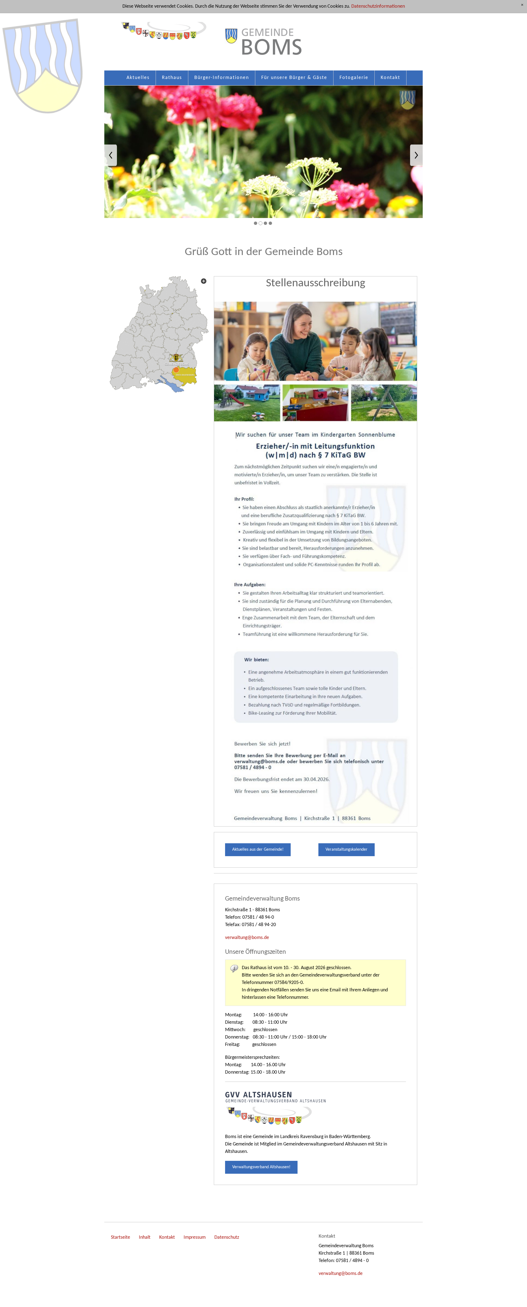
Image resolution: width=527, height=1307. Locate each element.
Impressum (195, 1237)
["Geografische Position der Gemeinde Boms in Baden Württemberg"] (159, 334)
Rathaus (172, 77)
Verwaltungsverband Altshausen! (261, 1167)
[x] (522, 5)
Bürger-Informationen (221, 77)
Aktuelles (138, 77)
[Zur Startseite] (263, 44)
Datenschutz (226, 1237)
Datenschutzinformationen (378, 6)
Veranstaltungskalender (347, 849)
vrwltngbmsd (246, 937)
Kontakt (390, 77)
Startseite (120, 1237)
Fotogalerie (354, 77)
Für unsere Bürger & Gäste (294, 77)
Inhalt (144, 1237)
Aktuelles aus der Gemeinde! (258, 849)
